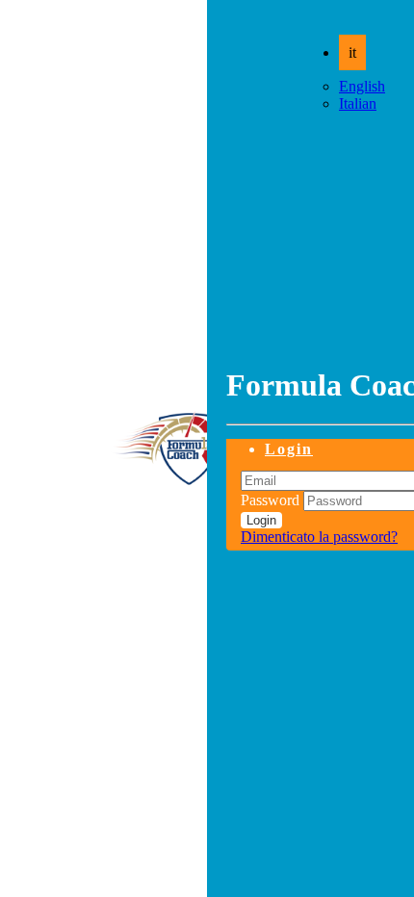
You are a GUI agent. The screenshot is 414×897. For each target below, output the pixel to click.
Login (289, 449)
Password (270, 500)
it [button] (352, 52)
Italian (357, 103)
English (362, 86)
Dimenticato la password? (319, 536)
